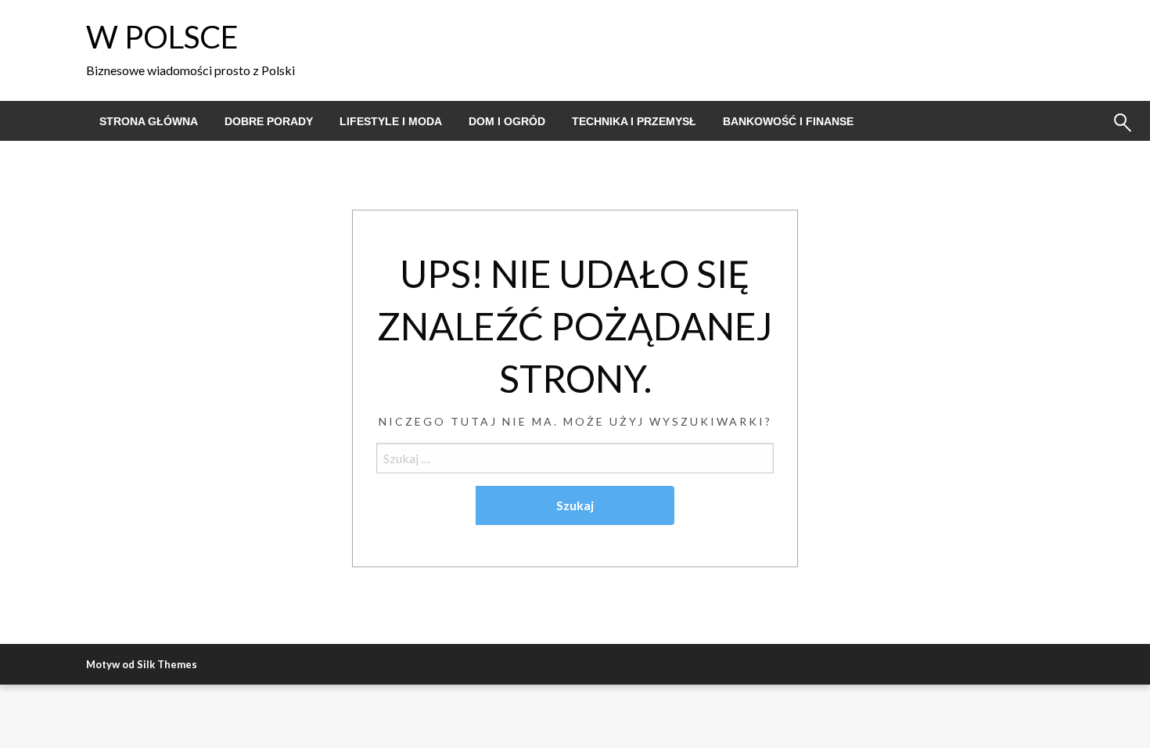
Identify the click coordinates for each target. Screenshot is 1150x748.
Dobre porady (269, 121)
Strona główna (148, 121)
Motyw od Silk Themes (141, 664)
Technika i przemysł (634, 121)
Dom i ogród (507, 121)
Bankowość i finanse (788, 121)
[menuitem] (148, 121)
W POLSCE (162, 37)
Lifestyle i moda (391, 121)
